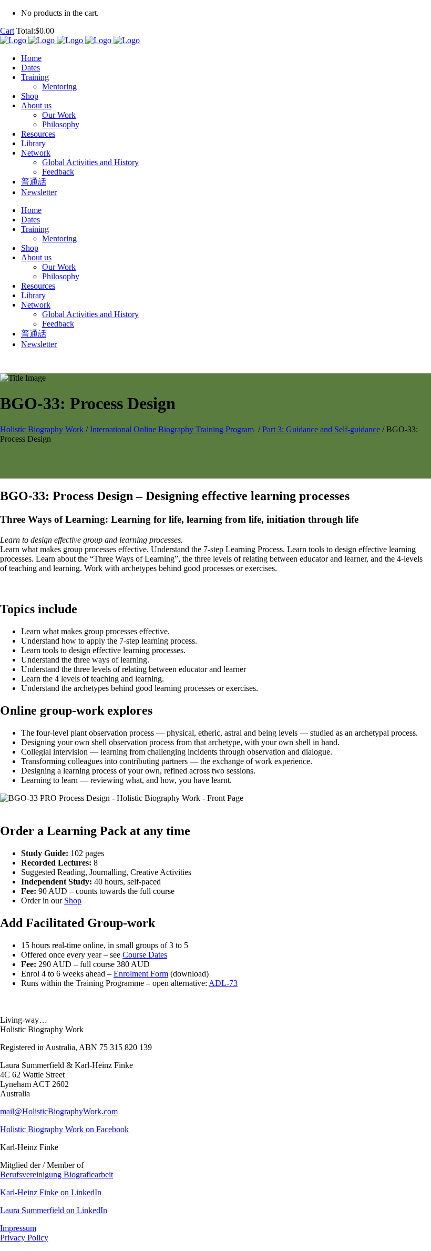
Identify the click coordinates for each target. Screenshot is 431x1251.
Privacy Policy (24, 1237)
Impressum (18, 1228)
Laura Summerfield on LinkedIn (53, 1210)
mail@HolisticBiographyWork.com (59, 1111)
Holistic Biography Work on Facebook (64, 1129)
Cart (7, 30)
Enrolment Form (141, 973)
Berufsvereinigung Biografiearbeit (56, 1174)
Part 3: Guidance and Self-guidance (321, 429)
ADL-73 (223, 983)
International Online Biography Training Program (172, 429)
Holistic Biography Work (42, 429)
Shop (72, 900)
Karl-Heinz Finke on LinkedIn (50, 1192)
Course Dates (144, 954)
